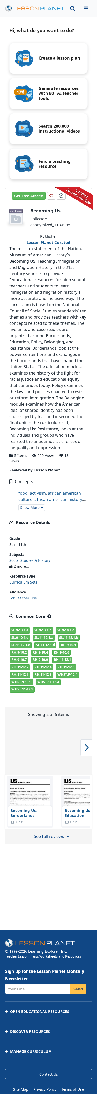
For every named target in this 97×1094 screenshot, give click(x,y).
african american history (58, 499)
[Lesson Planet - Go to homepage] (35, 8)
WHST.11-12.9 (22, 689)
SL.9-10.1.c (65, 630)
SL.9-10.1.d (19, 637)
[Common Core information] (49, 616)
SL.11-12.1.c (20, 645)
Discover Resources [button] (30, 1031)
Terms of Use (72, 1089)
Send (78, 988)
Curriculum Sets (23, 582)
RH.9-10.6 (61, 652)
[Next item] (86, 747)
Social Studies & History (29, 560)
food (23, 493)
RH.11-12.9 (42, 674)
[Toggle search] (72, 8)
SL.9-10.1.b (42, 630)
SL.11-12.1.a (43, 637)
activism (38, 493)
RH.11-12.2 (19, 667)
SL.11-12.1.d (45, 645)
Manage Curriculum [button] (31, 1051)
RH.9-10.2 (19, 652)
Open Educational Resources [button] (39, 1011)
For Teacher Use (23, 597)
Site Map (20, 1089)
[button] (86, 8)
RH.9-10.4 (40, 652)
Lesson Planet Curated (48, 242)
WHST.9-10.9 (21, 682)
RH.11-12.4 (42, 667)
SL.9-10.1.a (19, 630)
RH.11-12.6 (65, 667)
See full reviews (49, 836)
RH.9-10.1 (68, 645)
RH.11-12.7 (19, 674)
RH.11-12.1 (62, 659)
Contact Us (48, 1074)
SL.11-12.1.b (68, 637)
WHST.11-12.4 (48, 682)
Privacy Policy (44, 1089)
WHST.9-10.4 (67, 674)
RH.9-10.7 (19, 659)
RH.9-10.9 (40, 659)
